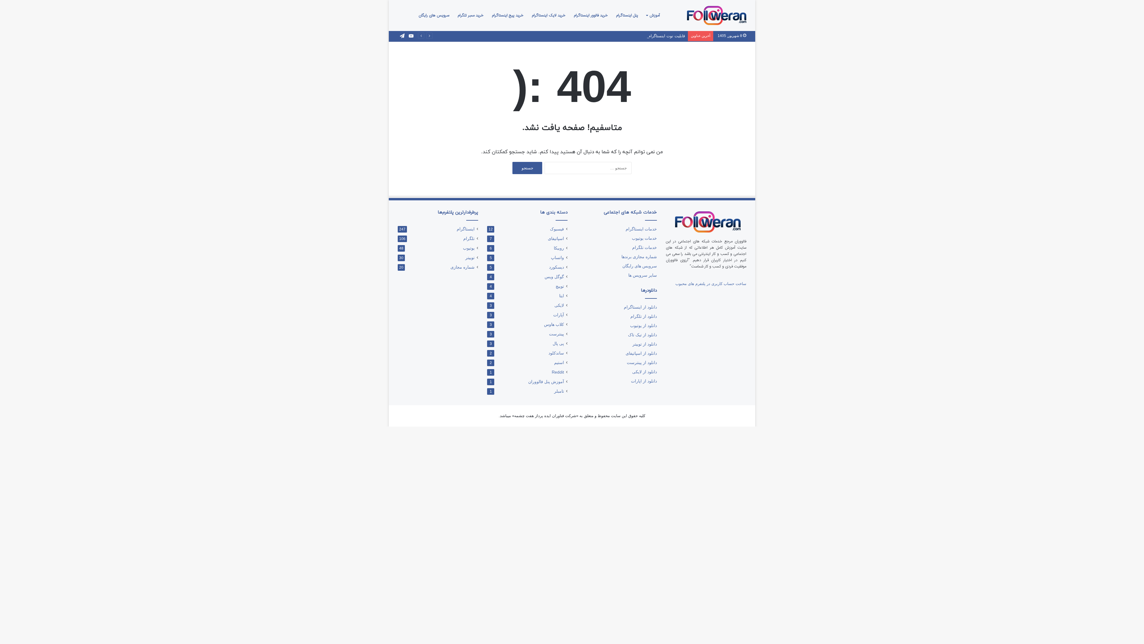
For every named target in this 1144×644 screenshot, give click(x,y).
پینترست (556, 334)
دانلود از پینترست (642, 362)
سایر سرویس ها (642, 275)
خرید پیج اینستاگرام (507, 15)
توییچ (560, 286)
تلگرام (469, 238)
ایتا (561, 296)
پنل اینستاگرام (627, 15)
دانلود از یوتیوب (643, 325)
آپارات (558, 315)
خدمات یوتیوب (644, 238)
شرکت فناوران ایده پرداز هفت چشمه (545, 416)
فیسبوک (557, 229)
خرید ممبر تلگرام (471, 15)
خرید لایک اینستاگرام (548, 15)
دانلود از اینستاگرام (640, 307)
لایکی (559, 305)
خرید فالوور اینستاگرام (591, 15)
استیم (559, 362)
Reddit (558, 372)
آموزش (655, 15)
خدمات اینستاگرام (641, 229)
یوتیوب (469, 248)
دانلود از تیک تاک (642, 335)
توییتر (470, 258)
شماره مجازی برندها (639, 257)
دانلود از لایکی (644, 372)
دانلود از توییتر (644, 344)
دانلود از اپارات (644, 381)
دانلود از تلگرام (643, 316)
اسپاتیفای (556, 238)
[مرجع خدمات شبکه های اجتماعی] (716, 15)
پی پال (558, 343)
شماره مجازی (462, 267)
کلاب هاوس (554, 324)
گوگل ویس (554, 277)
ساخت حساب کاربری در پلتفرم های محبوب (710, 283)
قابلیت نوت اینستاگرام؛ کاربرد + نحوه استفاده (647, 36)
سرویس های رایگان (434, 15)
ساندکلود (556, 353)
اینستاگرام (466, 229)
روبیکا (559, 248)
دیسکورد (556, 267)
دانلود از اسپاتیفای (641, 353)
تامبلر (559, 391)
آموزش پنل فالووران (546, 382)
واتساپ (557, 258)
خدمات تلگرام (644, 247)
